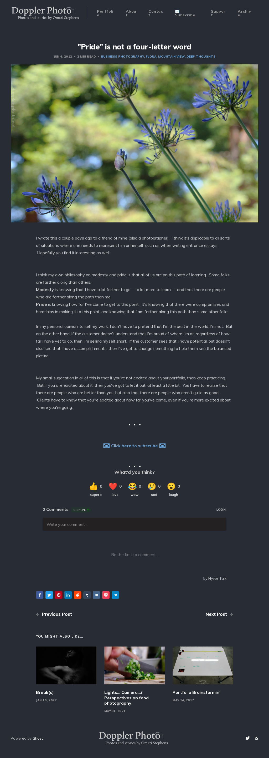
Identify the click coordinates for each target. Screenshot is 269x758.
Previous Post (56, 614)
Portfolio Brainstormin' (196, 692)
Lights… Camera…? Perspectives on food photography (126, 698)
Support (218, 13)
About (131, 13)
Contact (155, 13)
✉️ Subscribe (185, 13)
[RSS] (256, 738)
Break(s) (45, 692)
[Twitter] (248, 738)
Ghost (38, 738)
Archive (244, 13)
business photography (122, 56)
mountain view (171, 56)
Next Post (217, 614)
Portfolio (105, 13)
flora (151, 56)
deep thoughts (201, 56)
